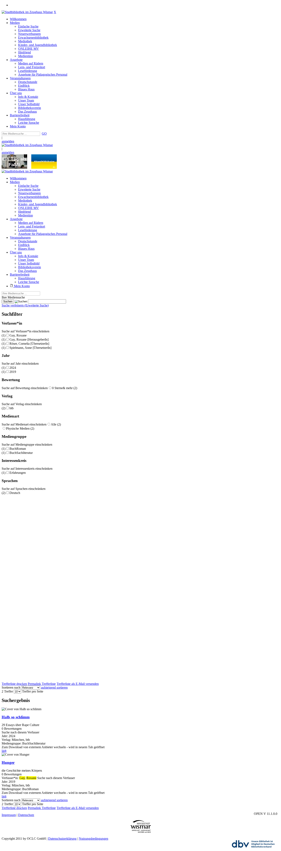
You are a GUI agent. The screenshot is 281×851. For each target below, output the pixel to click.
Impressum (9, 815)
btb (11, 408)
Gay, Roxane (18, 335)
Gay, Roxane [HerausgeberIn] (29, 339)
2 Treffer (7, 691)
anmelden (8, 141)
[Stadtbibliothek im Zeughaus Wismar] (27, 12)
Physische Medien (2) (20, 428)
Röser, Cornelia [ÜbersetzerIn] (29, 343)
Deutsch (14, 493)
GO (44, 133)
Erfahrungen (17, 472)
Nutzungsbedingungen (93, 838)
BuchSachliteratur (21, 452)
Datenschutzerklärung (62, 838)
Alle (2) (56, 424)
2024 (12, 367)
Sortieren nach (11, 687)
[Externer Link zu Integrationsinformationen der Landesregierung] (44, 167)
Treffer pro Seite (32, 691)
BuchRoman (17, 448)
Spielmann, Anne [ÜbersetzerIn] (30, 347)
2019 (12, 371)
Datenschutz (26, 815)
